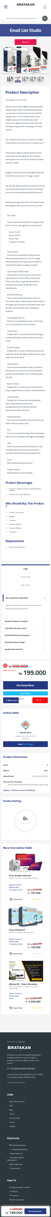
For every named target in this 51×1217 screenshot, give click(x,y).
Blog (11, 1109)
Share (24, 42)
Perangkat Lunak (15, 889)
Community (15, 1168)
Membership (14, 996)
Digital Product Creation (20, 1187)
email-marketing (27, 790)
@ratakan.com (17, 1164)
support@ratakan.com (16, 1082)
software (15, 790)
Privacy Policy (14, 1118)
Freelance (15, 1195)
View (25, 744)
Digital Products (15, 884)
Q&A (11, 1105)
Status (12, 1122)
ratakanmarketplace (19, 1149)
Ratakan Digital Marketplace (15, 1158)
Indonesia (11, 1041)
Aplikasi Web (14, 887)
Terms (11, 1114)
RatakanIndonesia (18, 1145)
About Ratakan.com (17, 1101)
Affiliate (14, 1191)
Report (21, 698)
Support (12, 1126)
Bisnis (11, 998)
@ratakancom (17, 1153)
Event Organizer (17, 1199)
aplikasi (6, 790)
